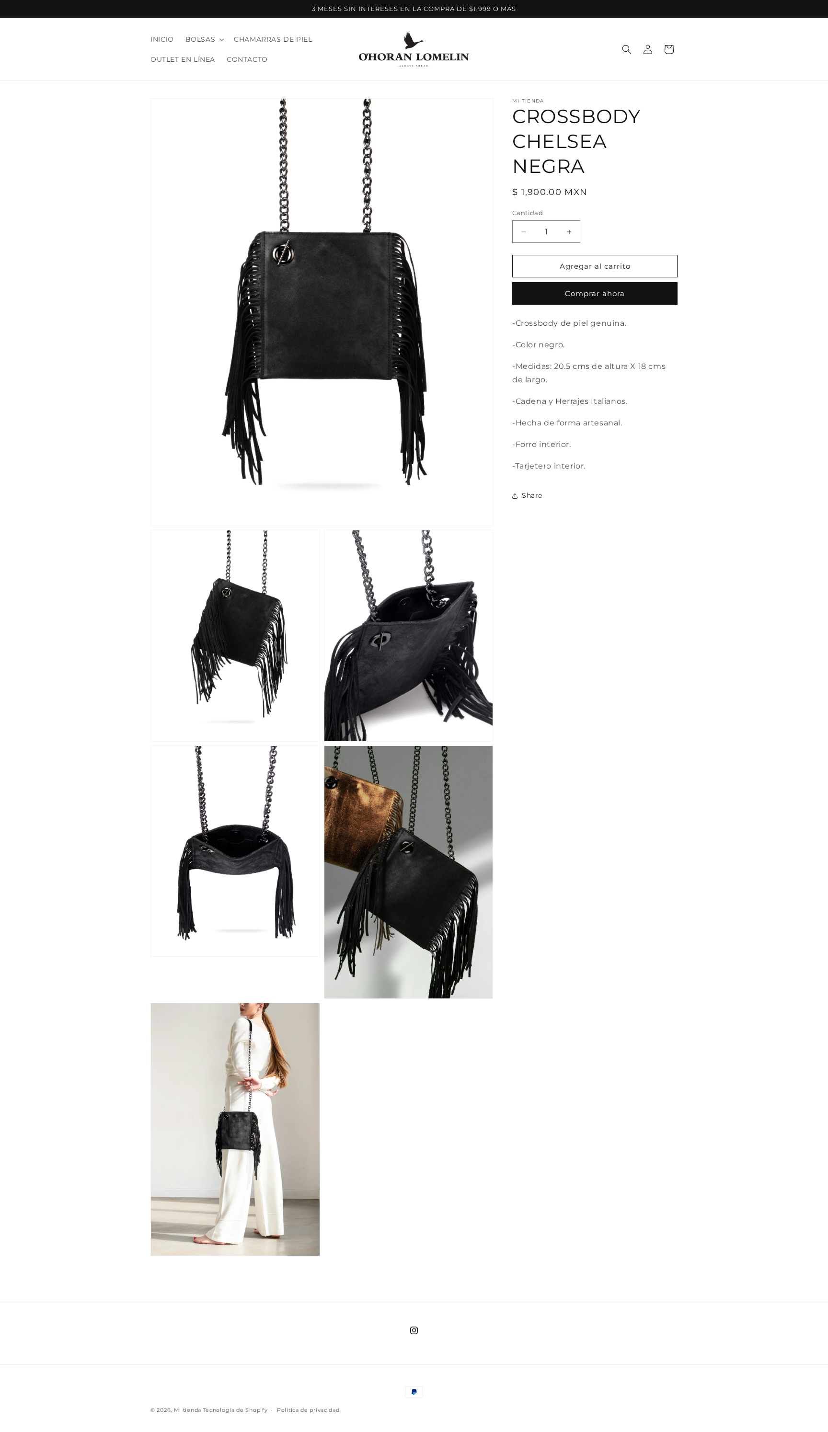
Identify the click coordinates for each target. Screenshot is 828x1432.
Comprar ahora (595, 293)
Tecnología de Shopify (235, 1410)
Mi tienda (187, 1410)
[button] (204, 39)
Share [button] (532, 495)
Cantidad (527, 213)
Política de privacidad (308, 1409)
